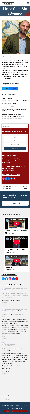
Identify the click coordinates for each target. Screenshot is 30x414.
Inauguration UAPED (8, 107)
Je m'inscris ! (13, 203)
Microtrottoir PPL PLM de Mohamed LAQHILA (15, 249)
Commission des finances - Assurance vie (16, 231)
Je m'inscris (15, 148)
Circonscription (19, 57)
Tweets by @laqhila (7, 399)
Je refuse (14, 411)
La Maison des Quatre (23, 188)
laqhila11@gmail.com (8, 170)
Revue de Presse (7, 98)
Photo (6, 302)
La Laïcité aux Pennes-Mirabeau (11, 114)
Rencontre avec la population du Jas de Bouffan (10, 188)
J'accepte (6, 411)
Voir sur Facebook (5, 305)
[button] (28, 3)
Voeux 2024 (8, 267)
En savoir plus (22, 411)
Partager (12, 305)
